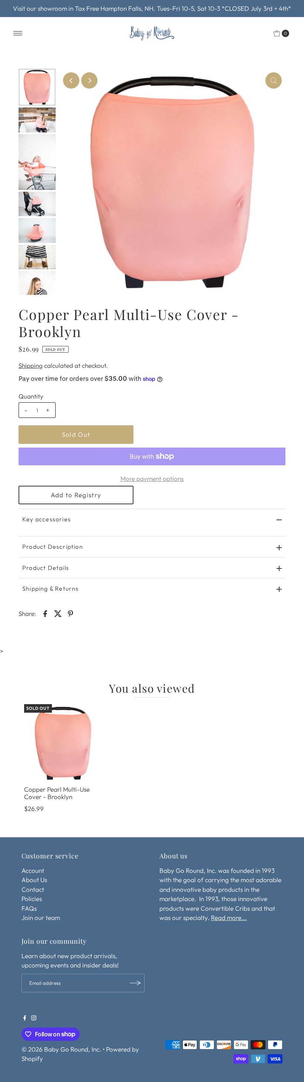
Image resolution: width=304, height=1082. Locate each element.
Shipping (31, 365)
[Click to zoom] (273, 80)
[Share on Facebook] (45, 612)
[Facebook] (24, 1018)
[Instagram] (33, 1018)
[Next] (89, 80)
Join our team (41, 917)
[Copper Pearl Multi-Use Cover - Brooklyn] (63, 743)
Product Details (45, 567)
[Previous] (71, 80)
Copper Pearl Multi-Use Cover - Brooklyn (57, 793)
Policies (32, 899)
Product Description (52, 546)
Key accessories (46, 519)
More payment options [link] (152, 478)
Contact (33, 889)
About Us (34, 880)
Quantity (31, 396)
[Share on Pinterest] (70, 612)
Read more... (229, 917)
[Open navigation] (18, 33)
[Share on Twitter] (57, 612)
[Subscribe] (135, 983)
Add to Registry (76, 495)
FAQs (29, 908)
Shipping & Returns (50, 588)
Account (33, 870)
